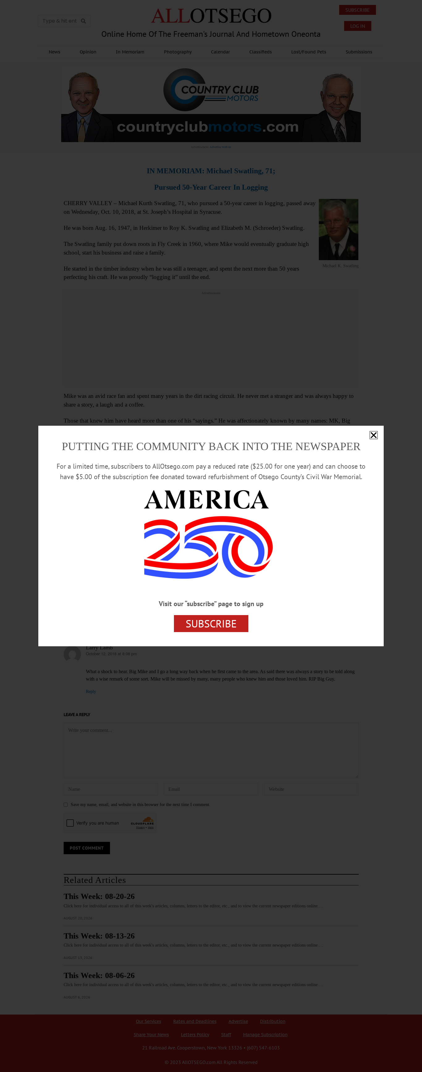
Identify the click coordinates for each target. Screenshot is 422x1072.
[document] (211, 536)
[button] (373, 435)
